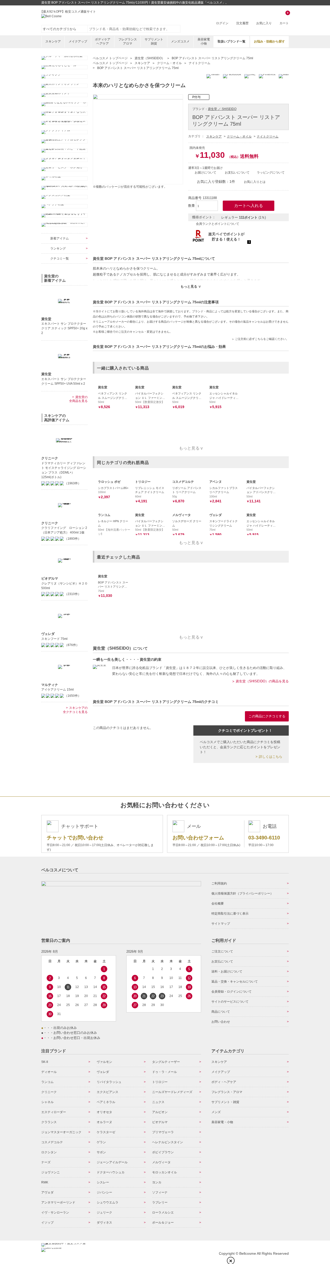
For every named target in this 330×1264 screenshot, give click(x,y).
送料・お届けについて (226, 971)
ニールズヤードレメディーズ (172, 1092)
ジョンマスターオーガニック (61, 1132)
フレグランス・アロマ (226, 1092)
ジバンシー (104, 1192)
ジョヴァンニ (50, 1172)
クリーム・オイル (239, 136)
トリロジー (160, 1082)
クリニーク (49, 1092)
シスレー (103, 1182)
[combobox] (134, 29)
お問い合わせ (220, 1022)
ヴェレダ (103, 1072)
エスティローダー (53, 1112)
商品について (220, 1011)
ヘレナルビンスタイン (167, 1142)
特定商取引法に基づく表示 (230, 913)
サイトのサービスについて (230, 1001)
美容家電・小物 (222, 1122)
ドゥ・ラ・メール (164, 1072)
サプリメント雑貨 (154, 41)
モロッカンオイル (164, 1172)
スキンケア (53, 41)
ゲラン (101, 1142)
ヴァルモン (104, 1062)
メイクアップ (78, 41)
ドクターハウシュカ (111, 1172)
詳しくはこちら (270, 757)
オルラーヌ (104, 1122)
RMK (44, 1182)
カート (284, 18)
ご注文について (222, 951)
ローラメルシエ (163, 1212)
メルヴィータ (161, 1162)
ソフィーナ (160, 1192)
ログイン (222, 23)
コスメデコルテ (52, 1142)
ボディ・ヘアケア (223, 1082)
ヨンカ (156, 1182)
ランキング (58, 248)
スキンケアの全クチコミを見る (75, 710)
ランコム (47, 1082)
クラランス (49, 1122)
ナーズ (46, 1162)
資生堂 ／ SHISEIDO (222, 109)
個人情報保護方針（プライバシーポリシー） (242, 893)
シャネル (47, 1102)
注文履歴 (242, 23)
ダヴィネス (104, 1222)
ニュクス (158, 1102)
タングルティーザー (166, 1062)
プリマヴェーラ (163, 1132)
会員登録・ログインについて (231, 991)
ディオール (49, 1072)
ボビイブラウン (163, 1152)
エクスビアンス (107, 1092)
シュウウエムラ (107, 1202)
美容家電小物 (203, 41)
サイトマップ (220, 923)
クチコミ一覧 (59, 258)
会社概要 (217, 903)
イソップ (47, 1222)
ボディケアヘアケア (102, 41)
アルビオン (160, 1112)
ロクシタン (49, 1152)
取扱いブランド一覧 (231, 41)
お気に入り (264, 23)
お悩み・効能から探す (269, 41)
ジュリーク (104, 1212)
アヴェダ (47, 1192)
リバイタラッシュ (109, 1082)
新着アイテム (59, 238)
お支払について (222, 961)
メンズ (216, 1112)
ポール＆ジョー (163, 1222)
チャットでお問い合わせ (75, 837)
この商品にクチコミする (267, 716)
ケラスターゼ (106, 1132)
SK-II (44, 1062)
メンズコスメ (180, 41)
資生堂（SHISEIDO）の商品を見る (262, 681)
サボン (101, 1152)
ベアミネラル (106, 1102)
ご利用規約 (219, 883)
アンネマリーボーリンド (58, 1202)
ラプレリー (160, 1202)
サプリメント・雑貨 (225, 1102)
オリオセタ (104, 1112)
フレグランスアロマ (127, 41)
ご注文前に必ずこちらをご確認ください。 (262, 338)
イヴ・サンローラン (55, 1212)
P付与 (196, 97)
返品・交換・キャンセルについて (234, 981)
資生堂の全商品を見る (78, 399)
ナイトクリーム (267, 136)
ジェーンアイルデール (112, 1162)
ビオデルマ (160, 1122)
